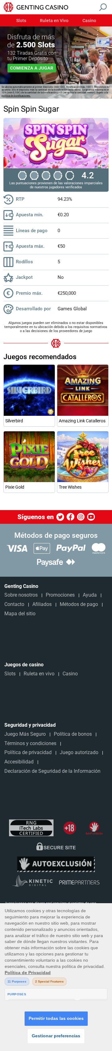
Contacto (14, 604)
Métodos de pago (79, 604)
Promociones (60, 595)
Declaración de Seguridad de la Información (52, 771)
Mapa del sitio (19, 614)
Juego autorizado (79, 752)
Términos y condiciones (30, 743)
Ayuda (90, 595)
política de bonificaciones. (16, 95)
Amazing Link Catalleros (82, 420)
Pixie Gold (14, 487)
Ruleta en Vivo (54, 20)
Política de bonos (73, 734)
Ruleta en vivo (39, 674)
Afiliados (42, 604)
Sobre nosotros (21, 595)
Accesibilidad (19, 762)
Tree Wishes (70, 487)
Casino (89, 20)
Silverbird (14, 420)
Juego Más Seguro (25, 734)
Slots (21, 20)
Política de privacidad (28, 752)
